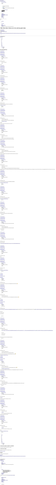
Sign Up (2, 11)
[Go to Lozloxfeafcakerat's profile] (2, 140)
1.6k (3, 57)
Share (1, 32)
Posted (2, 53)
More (2, 17)
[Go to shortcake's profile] (1, 273)
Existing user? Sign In (4, 477)
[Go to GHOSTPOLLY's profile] (2, 65)
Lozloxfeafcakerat (2, 220)
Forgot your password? (5, 9)
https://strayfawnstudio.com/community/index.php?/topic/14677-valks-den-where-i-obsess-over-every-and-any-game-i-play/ (13, 33)
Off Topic (6, 31)
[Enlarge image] (27, 330)
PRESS (2, 481)
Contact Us (3, 473)
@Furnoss (1, 397)
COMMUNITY (3, 14)
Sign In (3, 8)
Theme (2, 469)
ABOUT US (3, 15)
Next (2, 45)
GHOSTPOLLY (2, 54)
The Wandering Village (5, 472)
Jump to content (2, 0)
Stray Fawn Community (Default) (6, 471)
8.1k (3, 115)
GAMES (2, 13)
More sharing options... (3, 36)
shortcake (1, 277)
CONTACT (3, 16)
